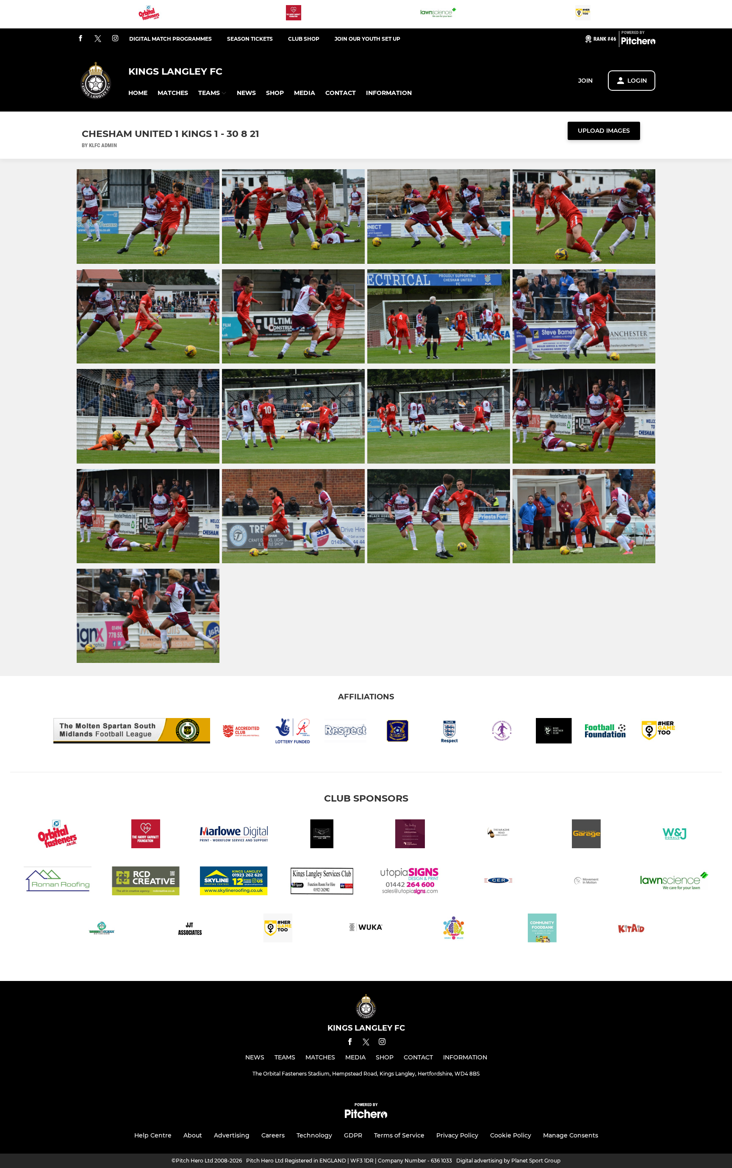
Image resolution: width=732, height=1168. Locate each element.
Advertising (232, 1135)
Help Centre (153, 1135)
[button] (137, 93)
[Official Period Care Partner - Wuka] (366, 929)
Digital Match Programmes (170, 39)
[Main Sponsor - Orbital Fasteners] (149, 14)
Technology (314, 1135)
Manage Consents (570, 1135)
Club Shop (303, 39)
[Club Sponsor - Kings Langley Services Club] (322, 882)
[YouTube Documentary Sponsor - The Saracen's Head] (498, 835)
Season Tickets (250, 39)
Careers (273, 1135)
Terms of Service (399, 1135)
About (192, 1135)
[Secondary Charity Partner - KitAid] (630, 929)
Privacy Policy (457, 1135)
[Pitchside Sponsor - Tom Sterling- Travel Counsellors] (410, 835)
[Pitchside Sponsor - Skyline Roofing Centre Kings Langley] (234, 882)
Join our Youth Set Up (367, 39)
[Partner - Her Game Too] (583, 14)
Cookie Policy (510, 1135)
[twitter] (97, 39)
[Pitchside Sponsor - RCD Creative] (146, 882)
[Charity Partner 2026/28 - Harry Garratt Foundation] (293, 14)
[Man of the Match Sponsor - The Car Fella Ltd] (322, 835)
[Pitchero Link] (638, 42)
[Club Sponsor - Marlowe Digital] (234, 835)
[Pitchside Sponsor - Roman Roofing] (58, 882)
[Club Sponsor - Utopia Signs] (410, 882)
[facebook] (80, 39)
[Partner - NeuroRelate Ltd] (454, 929)
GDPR (353, 1135)
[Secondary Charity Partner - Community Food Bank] (542, 929)
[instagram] (115, 39)
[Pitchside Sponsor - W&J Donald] (674, 835)
